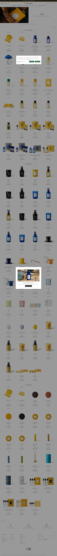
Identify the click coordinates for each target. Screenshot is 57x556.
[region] (28, 60)
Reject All (32, 61)
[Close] (39, 268)
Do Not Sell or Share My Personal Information (21, 61)
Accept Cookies (37, 61)
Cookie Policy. (28, 59)
